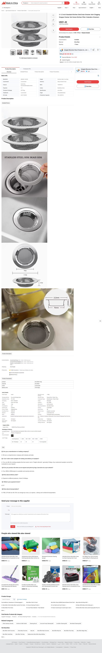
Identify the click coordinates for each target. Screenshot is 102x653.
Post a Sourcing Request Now (43, 526)
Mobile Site (83, 642)
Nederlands (54, 644)
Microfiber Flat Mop (20, 634)
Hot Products (14, 642)
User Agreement (59, 647)
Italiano (43, 644)
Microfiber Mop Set (56, 630)
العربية (59, 644)
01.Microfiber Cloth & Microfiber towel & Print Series (13, 605)
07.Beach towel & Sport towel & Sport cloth (61, 607)
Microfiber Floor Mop (69, 630)
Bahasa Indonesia (92, 644)
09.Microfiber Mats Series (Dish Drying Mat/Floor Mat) (88, 607)
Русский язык (37, 644)
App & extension (82, 7)
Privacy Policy (73, 647)
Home (2, 10)
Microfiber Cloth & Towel (31, 602)
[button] (69, 71)
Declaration (66, 647)
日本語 (67, 644)
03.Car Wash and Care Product (58, 605)
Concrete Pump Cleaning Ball (46, 623)
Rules (99, 7)
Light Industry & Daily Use (11, 10)
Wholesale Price (53, 642)
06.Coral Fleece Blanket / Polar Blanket (35, 607)
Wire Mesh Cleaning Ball (75, 623)
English (16, 644)
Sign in (99, 4)
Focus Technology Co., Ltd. (41, 647)
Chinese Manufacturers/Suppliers (33, 642)
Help (74, 7)
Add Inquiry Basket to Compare (29, 58)
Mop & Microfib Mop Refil (82, 602)
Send (13, 526)
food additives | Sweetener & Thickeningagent (11, 602)
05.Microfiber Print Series (7, 607)
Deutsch (48, 644)
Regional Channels (68, 642)
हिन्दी (71, 644)
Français (31, 644)
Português (26, 644)
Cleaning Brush (33, 623)
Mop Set (32, 630)
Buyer (66, 7)
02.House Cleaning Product (32, 605)
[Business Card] (98, 75)
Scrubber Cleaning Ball (61, 623)
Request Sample (86, 32)
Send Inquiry (69, 29)
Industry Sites (60, 642)
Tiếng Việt (85, 644)
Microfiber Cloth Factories (9, 630)
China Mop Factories (22, 630)
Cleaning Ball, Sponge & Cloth (34, 10)
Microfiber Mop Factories (43, 630)
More (2, 637)
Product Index (77, 642)
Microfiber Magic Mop (82, 630)
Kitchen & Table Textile (21, 10)
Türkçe (80, 644)
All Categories (7, 7)
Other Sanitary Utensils (8, 623)
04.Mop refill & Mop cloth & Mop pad (84, 605)
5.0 (82, 71)
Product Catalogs (22, 599)
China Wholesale (45, 642)
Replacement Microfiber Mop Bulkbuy (36, 634)
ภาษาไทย (75, 644)
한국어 (63, 644)
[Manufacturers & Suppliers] (9, 3)
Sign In (61, 62)
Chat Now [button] (91, 29)
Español (20, 644)
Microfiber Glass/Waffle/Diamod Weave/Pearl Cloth (63, 602)
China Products (22, 642)
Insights (88, 642)
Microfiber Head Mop (7, 634)
